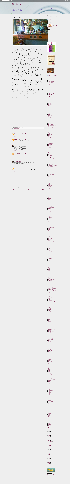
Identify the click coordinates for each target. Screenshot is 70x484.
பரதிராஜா (49, 313)
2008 (49, 463)
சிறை (49, 226)
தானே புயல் (49, 269)
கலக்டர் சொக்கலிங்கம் (51, 174)
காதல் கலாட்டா (50, 186)
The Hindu (49, 96)
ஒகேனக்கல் (49, 168)
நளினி (49, 298)
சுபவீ (48, 232)
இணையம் (49, 146)
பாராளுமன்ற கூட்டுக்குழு (51, 322)
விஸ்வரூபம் (49, 405)
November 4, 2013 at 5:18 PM (27, 145)
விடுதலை (49, 398)
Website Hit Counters (50, 474)
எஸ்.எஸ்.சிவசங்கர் (50, 164)
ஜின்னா (49, 415)
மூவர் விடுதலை (50, 373)
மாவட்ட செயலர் (50, 361)
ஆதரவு (49, 138)
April (50, 453)
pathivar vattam (50, 94)
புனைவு (49, 340)
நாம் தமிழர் (49, 302)
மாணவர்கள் (49, 359)
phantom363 (16, 167)
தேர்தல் (49, 282)
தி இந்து (49, 270)
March (50, 454)
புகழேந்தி (49, 332)
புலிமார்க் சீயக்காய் (50, 339)
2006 (49, 466)
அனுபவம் (15, 128)
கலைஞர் (49, 176)
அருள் (49, 118)
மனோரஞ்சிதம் (50, 354)
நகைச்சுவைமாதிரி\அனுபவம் (52, 290)
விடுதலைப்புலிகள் (50, 399)
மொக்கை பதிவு (50, 378)
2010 (49, 461)
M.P (48, 91)
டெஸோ (49, 257)
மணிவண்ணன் (50, 350)
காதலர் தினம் (50, 185)
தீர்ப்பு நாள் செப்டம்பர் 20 (51, 279)
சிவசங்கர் (49, 222)
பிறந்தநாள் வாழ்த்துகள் (51, 331)
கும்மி (49, 197)
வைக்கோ (49, 412)
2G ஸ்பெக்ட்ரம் (50, 84)
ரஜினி (49, 383)
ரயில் (48, 382)
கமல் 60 (49, 172)
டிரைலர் (49, 256)
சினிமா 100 (49, 229)
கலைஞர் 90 (49, 177)
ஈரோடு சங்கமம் (50, 153)
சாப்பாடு (49, 220)
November (50, 442)
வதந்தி (49, 388)
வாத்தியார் (49, 392)
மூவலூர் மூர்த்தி (50, 374)
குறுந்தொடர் (49, 198)
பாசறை (49, 317)
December (50, 441)
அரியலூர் (49, 116)
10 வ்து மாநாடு (50, 79)
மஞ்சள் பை (49, 349)
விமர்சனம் (49, 400)
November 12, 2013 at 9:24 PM (26, 161)
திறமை (49, 278)
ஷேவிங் (18, 128)
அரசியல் (49, 114)
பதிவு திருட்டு (50, 311)
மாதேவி (15, 153)
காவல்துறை (49, 188)
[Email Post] (22, 127)
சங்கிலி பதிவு (50, 212)
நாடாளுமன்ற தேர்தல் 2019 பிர (52, 301)
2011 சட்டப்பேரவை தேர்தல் (51, 82)
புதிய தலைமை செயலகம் (51, 334)
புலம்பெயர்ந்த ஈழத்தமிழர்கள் (52, 338)
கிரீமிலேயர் (49, 192)
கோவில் (49, 209)
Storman (36, 481)
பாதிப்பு (49, 319)
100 (48, 80)
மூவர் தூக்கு (49, 372)
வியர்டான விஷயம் (50, 401)
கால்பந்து (49, 187)
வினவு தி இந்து (50, 404)
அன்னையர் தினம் (50, 131)
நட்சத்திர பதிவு (50, 292)
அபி (48, 107)
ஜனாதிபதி (49, 413)
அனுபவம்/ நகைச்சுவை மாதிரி (52, 125)
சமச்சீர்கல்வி (49, 218)
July (49, 449)
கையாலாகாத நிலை (50, 206)
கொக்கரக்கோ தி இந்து (51, 207)
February (50, 455)
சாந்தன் (49, 219)
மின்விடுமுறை (50, 363)
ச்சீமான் (49, 248)
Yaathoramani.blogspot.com (18, 145)
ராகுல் (49, 384)
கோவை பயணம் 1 (50, 210)
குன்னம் (49, 199)
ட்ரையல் (49, 260)
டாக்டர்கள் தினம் (50, 251)
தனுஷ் (49, 268)
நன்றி (49, 299)
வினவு (49, 403)
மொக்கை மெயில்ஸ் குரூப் (51, 379)
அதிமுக (49, 105)
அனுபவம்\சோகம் (50, 127)
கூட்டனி (49, 201)
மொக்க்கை (49, 380)
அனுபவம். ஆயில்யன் (51, 124)
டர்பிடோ (49, 250)
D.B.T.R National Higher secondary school (51, 88)
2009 (49, 462)
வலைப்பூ (49, 391)
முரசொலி (49, 369)
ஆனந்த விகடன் (50, 144)
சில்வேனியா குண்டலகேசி (51, 221)
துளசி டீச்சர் (49, 281)
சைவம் (49, 240)
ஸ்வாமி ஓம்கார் (50, 427)
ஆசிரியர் (49, 133)
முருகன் (49, 370)
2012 (49, 458)
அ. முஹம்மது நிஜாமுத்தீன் (17, 161)
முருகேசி (49, 371)
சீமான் (49, 230)
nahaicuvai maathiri (51, 93)
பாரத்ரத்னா (49, 321)
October (50, 445)
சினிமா (49, 228)
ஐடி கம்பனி (49, 167)
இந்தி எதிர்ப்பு (50, 147)
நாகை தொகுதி (50, 300)
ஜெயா (49, 416)
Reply (15, 136)
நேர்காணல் (49, 309)
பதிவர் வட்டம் (50, 310)
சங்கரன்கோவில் (50, 211)
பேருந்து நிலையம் (50, 342)
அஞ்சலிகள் (49, 101)
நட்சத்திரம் (49, 293)
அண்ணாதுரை (50, 104)
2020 (49, 432)
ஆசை (49, 136)
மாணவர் (49, 358)
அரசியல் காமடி (50, 115)
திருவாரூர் (49, 277)
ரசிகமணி (49, 381)
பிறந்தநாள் (49, 330)
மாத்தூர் (49, 360)
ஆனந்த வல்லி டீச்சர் (50, 143)
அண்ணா (49, 102)
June (50, 450)
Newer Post (13, 189)
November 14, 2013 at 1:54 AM (23, 167)
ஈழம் (48, 154)
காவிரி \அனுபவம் (50, 189)
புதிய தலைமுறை (50, 333)
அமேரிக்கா (49, 112)
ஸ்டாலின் (49, 423)
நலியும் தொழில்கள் (50, 297)
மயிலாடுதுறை (50, 352)
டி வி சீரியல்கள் (50, 252)
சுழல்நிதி (49, 236)
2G (48, 83)
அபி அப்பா (16, 4)
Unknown (15, 133)
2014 (49, 439)
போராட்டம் (49, 348)
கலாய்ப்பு (49, 175)
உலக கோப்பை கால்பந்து (51, 158)
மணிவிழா (49, 351)
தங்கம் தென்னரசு (50, 261)
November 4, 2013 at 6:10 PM (21, 153)
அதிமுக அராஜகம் (50, 106)
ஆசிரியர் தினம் (50, 134)
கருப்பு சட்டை (50, 173)
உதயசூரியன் (49, 156)
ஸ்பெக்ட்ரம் (49, 424)
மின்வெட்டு (49, 364)
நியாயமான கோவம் (50, 303)
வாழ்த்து (49, 393)
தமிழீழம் (49, 263)
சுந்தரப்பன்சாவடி (50, 231)
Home (28, 189)
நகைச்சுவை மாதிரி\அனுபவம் (52, 288)
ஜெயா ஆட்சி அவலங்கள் (51, 417)
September (50, 446)
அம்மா (49, 113)
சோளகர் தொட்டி (50, 246)
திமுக (49, 271)
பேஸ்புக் (49, 343)
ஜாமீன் (49, 414)
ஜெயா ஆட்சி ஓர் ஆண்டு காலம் (52, 418)
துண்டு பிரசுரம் (50, 280)
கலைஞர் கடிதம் (50, 178)
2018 (49, 435)
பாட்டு (49, 318)
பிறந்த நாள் (49, 328)
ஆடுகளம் (49, 137)
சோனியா (49, 247)
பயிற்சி (49, 312)
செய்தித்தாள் (50, 238)
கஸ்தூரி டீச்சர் (50, 183)
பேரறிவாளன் (49, 341)
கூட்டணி (49, 200)
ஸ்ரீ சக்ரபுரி (49, 426)
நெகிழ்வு (49, 307)
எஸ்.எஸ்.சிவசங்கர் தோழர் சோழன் (52, 165)
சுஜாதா (49, 237)
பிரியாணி (49, 327)
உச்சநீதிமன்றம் (50, 155)
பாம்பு (48, 320)
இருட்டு (49, 148)
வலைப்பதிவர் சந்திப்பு (51, 390)
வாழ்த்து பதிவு (50, 394)
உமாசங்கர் (49, 157)
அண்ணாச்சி (50, 103)
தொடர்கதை (49, 283)
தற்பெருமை (49, 267)
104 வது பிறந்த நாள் (51, 81)
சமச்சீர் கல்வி (50, 217)
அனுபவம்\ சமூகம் (50, 126)
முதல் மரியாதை (50, 368)
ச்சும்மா (49, 249)
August (50, 448)
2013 (49, 440)
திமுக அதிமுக (50, 272)
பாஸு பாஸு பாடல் (50, 323)
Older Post (42, 189)
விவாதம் (49, 402)
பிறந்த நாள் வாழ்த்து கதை (51, 329)
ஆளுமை (49, 142)
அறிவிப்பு (49, 122)
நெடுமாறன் (49, 308)
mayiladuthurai (50, 92)
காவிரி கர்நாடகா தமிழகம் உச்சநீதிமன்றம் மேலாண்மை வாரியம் (53, 191)
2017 (49, 436)
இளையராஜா (49, 152)
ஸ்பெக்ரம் (49, 425)
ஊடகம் (49, 162)
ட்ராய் (48, 259)
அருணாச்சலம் (50, 117)
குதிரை (49, 196)
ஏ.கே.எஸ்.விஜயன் (50, 166)
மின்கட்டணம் (50, 362)
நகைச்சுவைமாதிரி (50, 289)
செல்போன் (49, 239)
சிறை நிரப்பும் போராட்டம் (51, 227)
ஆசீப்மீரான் (49, 135)
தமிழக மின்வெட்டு (50, 262)
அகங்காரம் (49, 97)
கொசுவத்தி (49, 208)
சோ (48, 242)
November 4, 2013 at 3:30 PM (22, 133)
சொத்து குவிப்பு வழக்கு (51, 241)
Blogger (43, 481)
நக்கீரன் (49, 291)
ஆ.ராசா (49, 132)
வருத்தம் (49, 389)
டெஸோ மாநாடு (50, 258)
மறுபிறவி (49, 353)
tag (48, 95)
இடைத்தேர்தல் (50, 145)
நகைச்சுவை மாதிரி (50, 287)
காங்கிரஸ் (49, 184)
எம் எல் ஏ (49, 163)
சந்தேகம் (49, 216)
